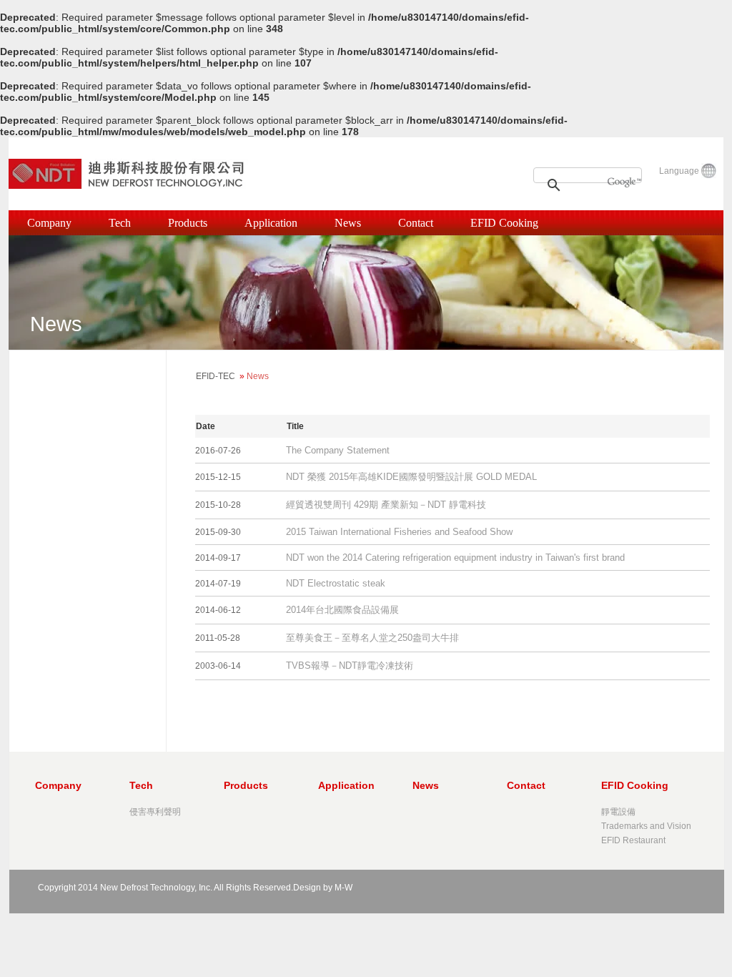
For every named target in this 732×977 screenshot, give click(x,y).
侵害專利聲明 (155, 812)
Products (187, 223)
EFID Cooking (504, 223)
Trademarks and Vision (646, 826)
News (348, 223)
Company (49, 223)
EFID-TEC (215, 376)
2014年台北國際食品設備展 (342, 609)
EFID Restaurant (633, 840)
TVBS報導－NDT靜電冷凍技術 (349, 665)
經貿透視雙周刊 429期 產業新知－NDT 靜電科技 (386, 504)
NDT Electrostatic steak (335, 583)
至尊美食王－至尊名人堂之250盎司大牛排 (372, 637)
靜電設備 (618, 812)
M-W (343, 887)
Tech (120, 223)
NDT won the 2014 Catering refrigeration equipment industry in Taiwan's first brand (455, 557)
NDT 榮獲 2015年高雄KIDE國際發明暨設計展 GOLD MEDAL (411, 476)
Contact (415, 223)
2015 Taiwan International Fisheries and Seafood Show (399, 531)
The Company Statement (338, 450)
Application (270, 223)
